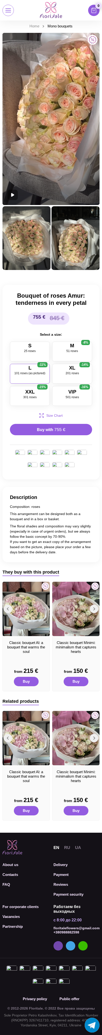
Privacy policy (35, 999)
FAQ (6, 884)
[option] (26, 636)
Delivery (60, 865)
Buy (26, 681)
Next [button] (94, 609)
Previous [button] (8, 609)
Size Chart (54, 415)
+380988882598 (66, 932)
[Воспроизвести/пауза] (12, 195)
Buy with (51, 429)
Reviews (60, 884)
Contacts (10, 874)
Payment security (68, 894)
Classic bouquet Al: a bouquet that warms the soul (26, 647)
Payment (61, 874)
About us (10, 865)
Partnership (12, 926)
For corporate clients (20, 907)
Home (34, 26)
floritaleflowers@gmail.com (76, 928)
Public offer (69, 999)
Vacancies (11, 916)
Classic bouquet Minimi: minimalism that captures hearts (76, 647)
